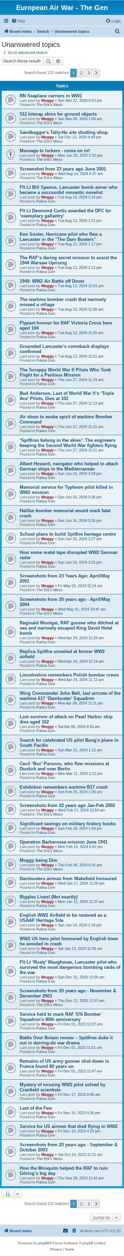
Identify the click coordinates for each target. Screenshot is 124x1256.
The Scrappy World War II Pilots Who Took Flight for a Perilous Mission (65, 372)
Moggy (47, 100)
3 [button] (88, 73)
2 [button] (81, 73)
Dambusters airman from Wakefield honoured (68, 878)
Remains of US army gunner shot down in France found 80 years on (64, 1064)
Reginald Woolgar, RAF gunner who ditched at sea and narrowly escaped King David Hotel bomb (69, 628)
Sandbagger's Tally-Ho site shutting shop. (64, 132)
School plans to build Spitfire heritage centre (68, 534)
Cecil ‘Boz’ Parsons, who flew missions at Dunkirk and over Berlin (64, 766)
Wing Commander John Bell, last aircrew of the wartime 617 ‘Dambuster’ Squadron (70, 696)
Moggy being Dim (39, 860)
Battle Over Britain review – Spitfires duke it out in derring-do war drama (66, 1040)
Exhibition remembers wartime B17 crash (64, 787)
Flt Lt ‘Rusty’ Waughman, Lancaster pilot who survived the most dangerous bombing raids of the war (70, 967)
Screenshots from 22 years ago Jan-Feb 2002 (67, 805)
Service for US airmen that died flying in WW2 (68, 1126)
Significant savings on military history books (68, 823)
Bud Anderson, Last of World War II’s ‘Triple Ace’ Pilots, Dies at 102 (67, 396)
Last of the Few (36, 1108)
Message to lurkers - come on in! (55, 150)
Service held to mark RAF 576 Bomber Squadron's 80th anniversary (60, 1017)
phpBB (43, 1243)
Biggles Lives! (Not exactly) (49, 896)
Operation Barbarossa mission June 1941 (63, 842)
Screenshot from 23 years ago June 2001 (63, 169)
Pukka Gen (45, 201)
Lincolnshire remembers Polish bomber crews (69, 675)
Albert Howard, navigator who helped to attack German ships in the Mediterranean (69, 466)
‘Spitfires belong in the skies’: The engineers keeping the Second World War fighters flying (68, 443)
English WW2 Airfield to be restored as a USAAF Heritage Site (63, 918)
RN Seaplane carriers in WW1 (51, 95)
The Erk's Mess (49, 105)
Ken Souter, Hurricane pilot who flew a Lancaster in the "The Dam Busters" (61, 237)
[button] (96, 73)
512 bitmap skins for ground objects (58, 114)
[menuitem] (18, 21)
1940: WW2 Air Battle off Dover (52, 281)
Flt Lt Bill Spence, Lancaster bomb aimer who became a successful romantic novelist (68, 190)
